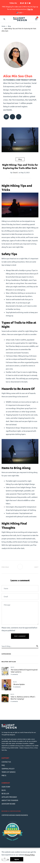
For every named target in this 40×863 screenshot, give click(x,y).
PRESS (4, 775)
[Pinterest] (25, 3)
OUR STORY (6, 787)
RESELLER (5, 793)
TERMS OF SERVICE (9, 772)
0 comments (14, 674)
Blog (20, 159)
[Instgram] (27, 3)
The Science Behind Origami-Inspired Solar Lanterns (24, 671)
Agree (16, 859)
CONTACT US (6, 762)
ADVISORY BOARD (8, 804)
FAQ (3, 765)
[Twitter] (23, 3)
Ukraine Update (19, 684)
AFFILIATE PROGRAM (9, 797)
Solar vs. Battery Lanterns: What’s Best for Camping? (23, 698)
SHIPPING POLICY (8, 769)
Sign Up (30, 9)
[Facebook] (21, 3)
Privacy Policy (30, 855)
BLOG (4, 790)
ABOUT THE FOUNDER (10, 800)
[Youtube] (30, 3)
